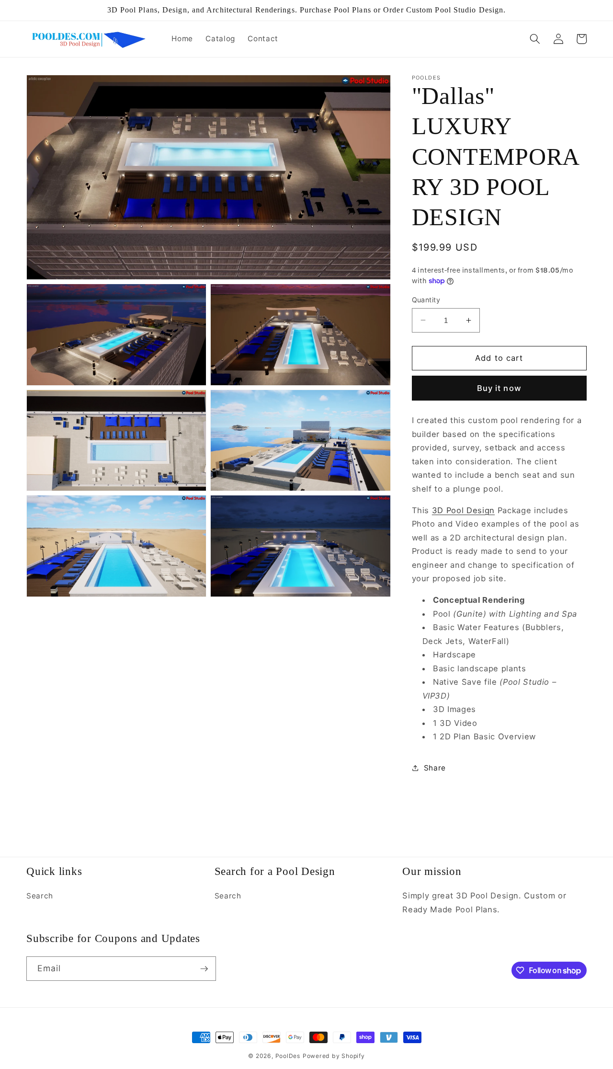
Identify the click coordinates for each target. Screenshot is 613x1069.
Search (39, 895)
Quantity (426, 299)
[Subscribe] (204, 968)
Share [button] (435, 767)
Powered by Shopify (334, 1055)
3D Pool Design (463, 510)
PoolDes (287, 1055)
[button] (534, 38)
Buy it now (499, 387)
